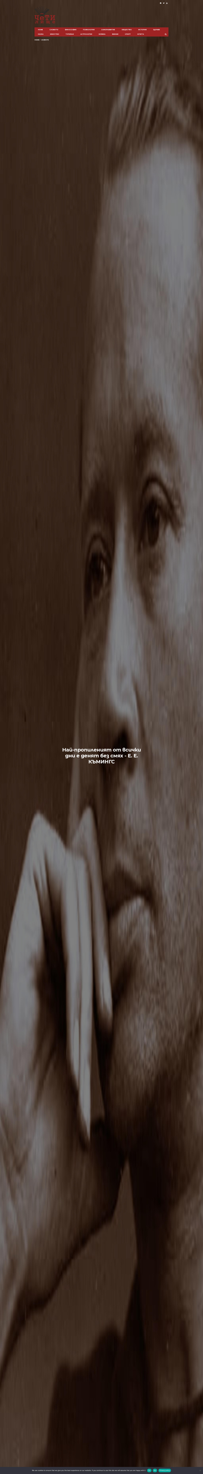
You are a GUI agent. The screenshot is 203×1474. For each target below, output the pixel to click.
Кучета (140, 34)
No (155, 1470)
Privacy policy (165, 1470)
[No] (200, 1470)
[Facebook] (160, 3)
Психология (89, 30)
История (142, 30)
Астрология (86, 34)
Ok (149, 1470)
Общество (127, 30)
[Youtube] (167, 3)
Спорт (128, 34)
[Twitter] (163, 3)
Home (40, 30)
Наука (40, 34)
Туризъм (70, 34)
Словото (53, 30)
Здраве (156, 30)
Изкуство (54, 34)
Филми (115, 34)
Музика (102, 34)
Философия (70, 30)
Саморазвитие (108, 30)
